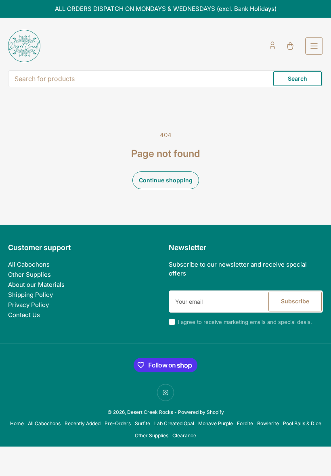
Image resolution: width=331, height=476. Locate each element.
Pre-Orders (118, 423)
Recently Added (83, 423)
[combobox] (165, 78)
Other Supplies (29, 274)
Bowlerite (268, 423)
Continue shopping (166, 180)
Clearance (184, 435)
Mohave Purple (215, 423)
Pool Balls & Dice (302, 423)
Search (297, 78)
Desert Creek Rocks (150, 412)
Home (17, 423)
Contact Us (24, 315)
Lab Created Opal (174, 423)
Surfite (142, 423)
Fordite (245, 423)
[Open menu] (314, 46)
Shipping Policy (30, 295)
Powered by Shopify (201, 412)
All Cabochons (29, 264)
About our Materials (36, 284)
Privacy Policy (28, 305)
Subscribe (295, 301)
